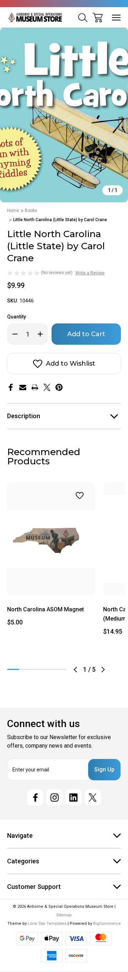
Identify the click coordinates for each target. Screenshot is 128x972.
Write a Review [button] (90, 273)
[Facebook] (10, 387)
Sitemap (64, 915)
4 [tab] (49, 669)
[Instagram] (54, 797)
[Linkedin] (73, 797)
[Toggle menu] (116, 17)
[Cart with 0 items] (97, 17)
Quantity (16, 317)
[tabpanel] (51, 557)
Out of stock (51, 586)
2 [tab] (25, 669)
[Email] (22, 387)
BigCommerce (107, 923)
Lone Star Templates (47, 923)
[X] (46, 387)
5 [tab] (61, 669)
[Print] (34, 387)
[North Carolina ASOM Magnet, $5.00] (51, 538)
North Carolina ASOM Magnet (45, 609)
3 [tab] (37, 669)
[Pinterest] (59, 387)
